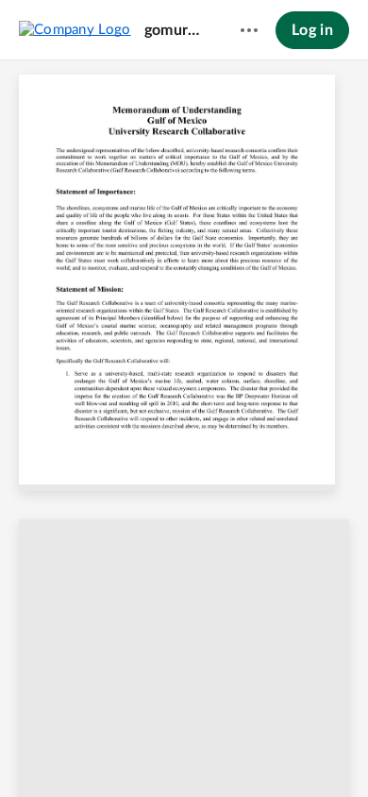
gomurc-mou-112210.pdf (174, 30)
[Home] (75, 29)
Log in (312, 30)
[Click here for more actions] (249, 30)
